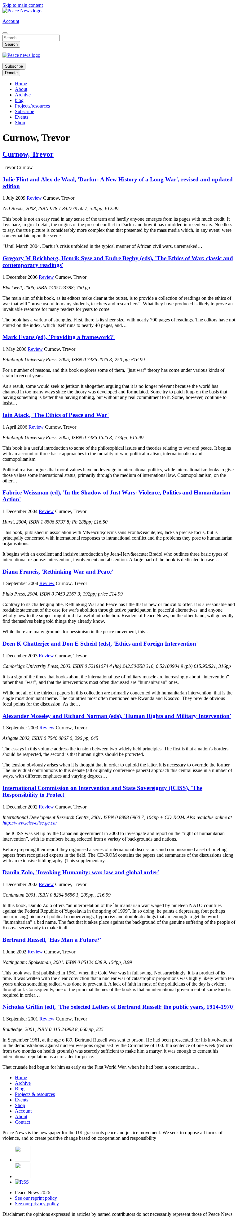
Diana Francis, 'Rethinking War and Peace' (57, 571)
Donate (11, 72)
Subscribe (14, 66)
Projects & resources (35, 1094)
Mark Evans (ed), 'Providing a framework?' (58, 337)
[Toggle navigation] (4, 33)
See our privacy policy (37, 1203)
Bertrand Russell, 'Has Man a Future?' (51, 939)
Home (21, 83)
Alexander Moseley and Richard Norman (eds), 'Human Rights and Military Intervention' (116, 716)
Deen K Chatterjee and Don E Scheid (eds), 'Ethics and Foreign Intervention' (100, 643)
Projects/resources (32, 105)
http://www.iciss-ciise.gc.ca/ (29, 822)
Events (21, 117)
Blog (19, 1088)
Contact (22, 1122)
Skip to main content (22, 5)
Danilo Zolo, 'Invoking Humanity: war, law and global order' (80, 872)
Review (34, 198)
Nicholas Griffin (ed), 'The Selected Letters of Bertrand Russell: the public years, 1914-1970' (118, 1006)
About (21, 89)
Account (10, 21)
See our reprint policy (36, 1198)
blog (19, 100)
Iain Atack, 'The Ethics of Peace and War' (55, 415)
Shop (20, 122)
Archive (23, 94)
